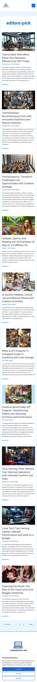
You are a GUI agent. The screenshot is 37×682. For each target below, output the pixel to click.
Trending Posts (6, 64)
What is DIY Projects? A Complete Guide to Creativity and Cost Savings (18, 354)
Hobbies (4, 248)
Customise (18, 673)
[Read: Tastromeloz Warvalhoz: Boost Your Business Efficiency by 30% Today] (18, 41)
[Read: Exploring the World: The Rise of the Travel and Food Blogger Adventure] (18, 574)
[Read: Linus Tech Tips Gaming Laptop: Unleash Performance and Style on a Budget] (18, 515)
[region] (18, 668)
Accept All (18, 669)
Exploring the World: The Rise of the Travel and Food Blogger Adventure (17, 589)
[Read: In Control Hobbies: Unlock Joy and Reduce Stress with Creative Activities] (18, 281)
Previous (6, 624)
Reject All (18, 678)
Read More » (5, 84)
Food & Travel (6, 596)
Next (31, 624)
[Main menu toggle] (33, 5)
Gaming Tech (5, 481)
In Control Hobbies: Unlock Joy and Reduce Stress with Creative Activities (18, 298)
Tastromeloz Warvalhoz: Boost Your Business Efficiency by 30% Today (16, 58)
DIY (3, 360)
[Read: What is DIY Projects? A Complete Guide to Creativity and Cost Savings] (18, 338)
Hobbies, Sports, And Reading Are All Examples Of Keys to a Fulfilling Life (18, 242)
